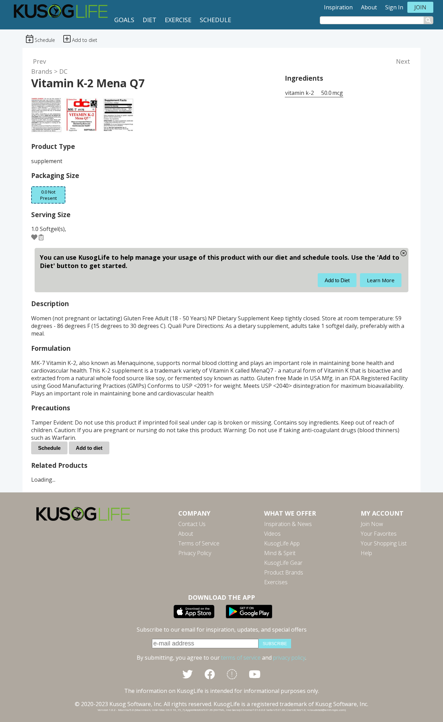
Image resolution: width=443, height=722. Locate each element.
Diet (149, 20)
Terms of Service (198, 543)
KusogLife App (282, 543)
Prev (39, 61)
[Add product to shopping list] (41, 237)
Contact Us (192, 524)
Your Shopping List (384, 543)
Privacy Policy (194, 553)
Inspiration (338, 7)
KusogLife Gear (283, 563)
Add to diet (89, 448)
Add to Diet (337, 280)
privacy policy (289, 657)
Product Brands (283, 572)
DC (63, 71)
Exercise (178, 20)
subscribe (275, 643)
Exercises (276, 582)
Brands (41, 71)
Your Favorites (379, 533)
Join (420, 7)
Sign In (394, 7)
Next (403, 61)
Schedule (215, 20)
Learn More (381, 280)
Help (366, 553)
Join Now (372, 524)
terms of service (241, 657)
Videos (272, 533)
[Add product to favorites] (34, 237)
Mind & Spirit (280, 553)
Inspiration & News (288, 524)
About (369, 7)
